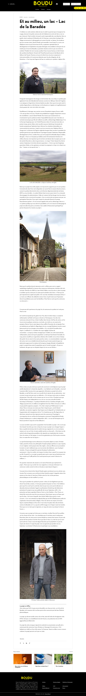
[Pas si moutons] (63, 659)
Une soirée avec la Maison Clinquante (21, 667)
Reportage (22, 638)
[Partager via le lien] (29, 643)
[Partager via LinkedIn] (26, 643)
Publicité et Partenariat (67, 682)
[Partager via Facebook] (20, 643)
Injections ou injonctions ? (41, 666)
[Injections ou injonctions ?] (43, 659)
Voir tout (71, 651)
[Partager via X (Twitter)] (23, 643)
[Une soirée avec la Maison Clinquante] (22, 659)
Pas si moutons (59, 666)
